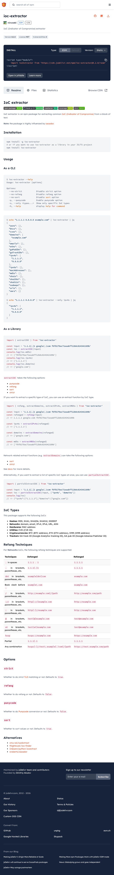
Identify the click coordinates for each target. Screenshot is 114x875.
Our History (9, 804)
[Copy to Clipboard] (105, 60)
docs (10, 469)
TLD (26, 677)
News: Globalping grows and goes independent (79, 862)
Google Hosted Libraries (16, 836)
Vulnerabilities (40, 37)
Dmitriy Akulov (23, 772)
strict (12, 392)
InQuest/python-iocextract (23, 748)
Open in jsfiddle (16, 75)
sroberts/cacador (18, 751)
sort (12, 389)
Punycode (23, 711)
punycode (14, 383)
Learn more (35, 75)
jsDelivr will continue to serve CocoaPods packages (26, 862)
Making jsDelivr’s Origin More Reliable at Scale (23, 857)
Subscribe (103, 777)
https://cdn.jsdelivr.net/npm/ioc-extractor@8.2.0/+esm (73, 62)
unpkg (57, 830)
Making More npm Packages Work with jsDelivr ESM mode (84, 857)
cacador (50, 123)
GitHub (7, 830)
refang (13, 386)
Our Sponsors (10, 810)
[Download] (108, 16)
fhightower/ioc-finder (20, 745)
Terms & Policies (65, 804)
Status (60, 798)
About (7, 798)
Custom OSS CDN (12, 816)
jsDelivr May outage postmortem (18, 867)
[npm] (101, 16)
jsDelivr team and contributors (34, 770)
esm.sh (107, 830)
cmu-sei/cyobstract (19, 742)
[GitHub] (95, 16)
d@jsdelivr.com (64, 810)
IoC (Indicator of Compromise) (78, 114)
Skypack (58, 836)
